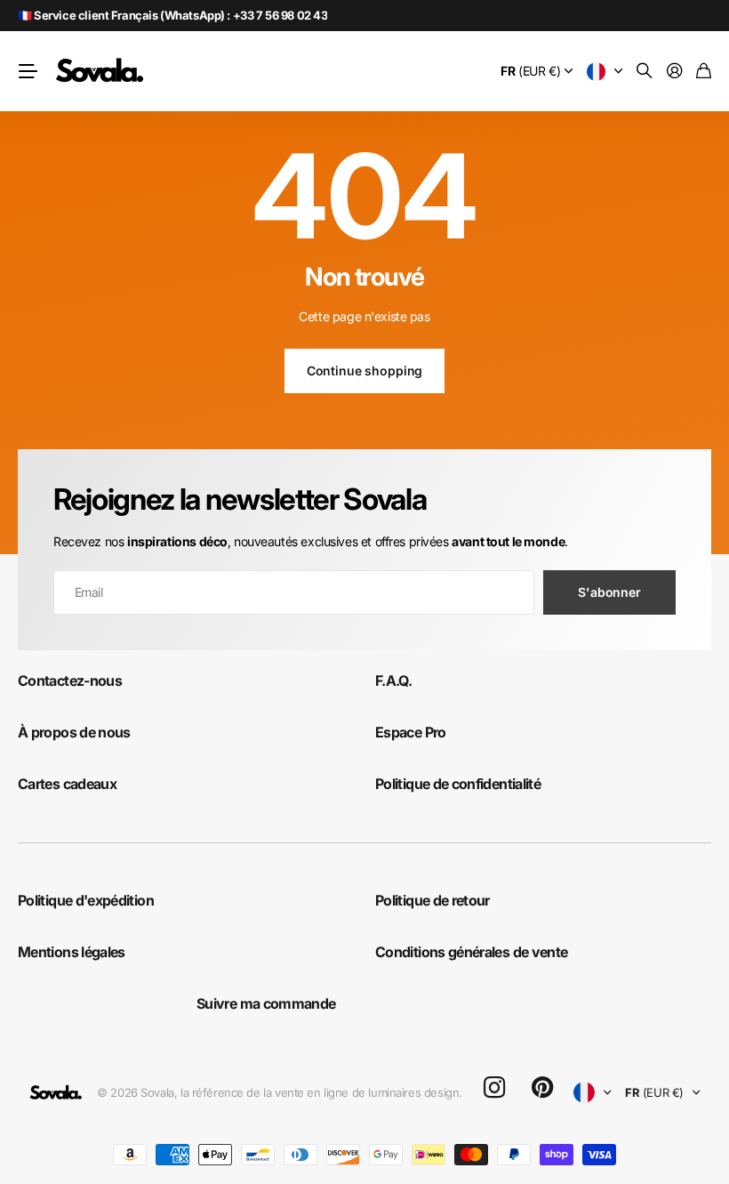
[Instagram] (494, 1088)
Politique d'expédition (86, 900)
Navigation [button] (27, 71)
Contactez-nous (70, 680)
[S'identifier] (675, 71)
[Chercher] (645, 71)
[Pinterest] (542, 1088)
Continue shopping (365, 370)
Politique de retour (432, 900)
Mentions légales (71, 952)
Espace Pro (410, 732)
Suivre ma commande (265, 1003)
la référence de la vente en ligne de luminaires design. (321, 1092)
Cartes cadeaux (67, 784)
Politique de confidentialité (458, 784)
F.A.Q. (393, 680)
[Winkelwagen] (703, 71)
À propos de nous (74, 732)
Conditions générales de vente (471, 952)
